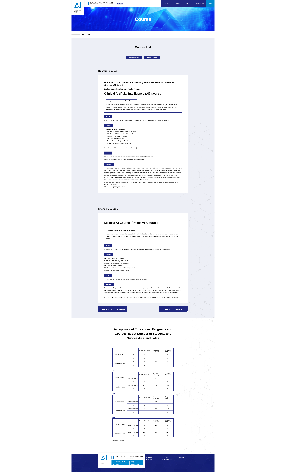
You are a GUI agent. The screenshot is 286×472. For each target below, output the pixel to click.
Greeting (150, 457)
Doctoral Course (134, 57)
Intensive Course (152, 57)
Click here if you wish (173, 309)
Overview (150, 459)
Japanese (120, 3)
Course (165, 462)
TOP (83, 34)
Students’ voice (168, 459)
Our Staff (166, 457)
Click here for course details (113, 309)
